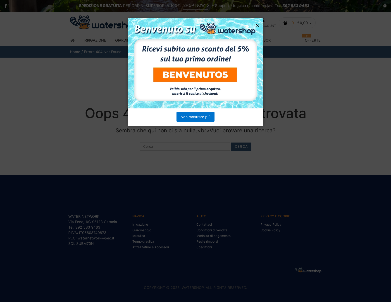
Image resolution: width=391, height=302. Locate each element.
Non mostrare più (195, 117)
